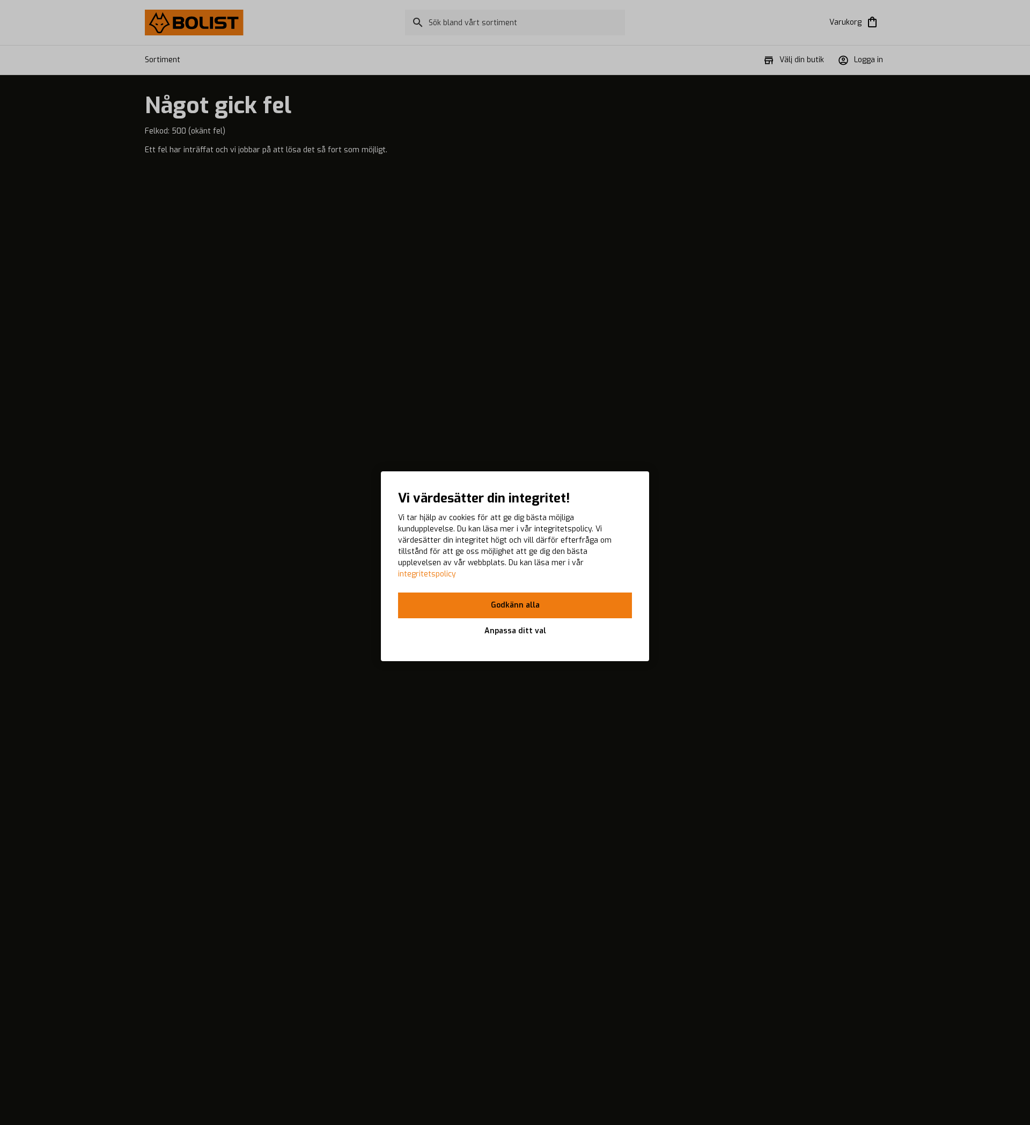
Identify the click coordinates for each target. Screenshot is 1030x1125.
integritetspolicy (427, 574)
